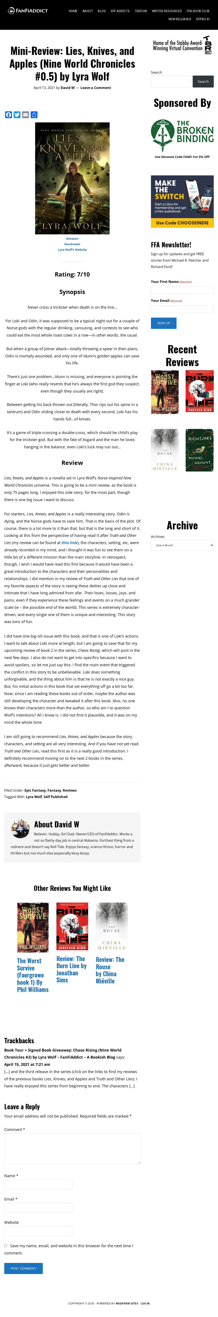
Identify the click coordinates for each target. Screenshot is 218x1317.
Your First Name (171, 281)
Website (11, 1222)
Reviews (70, 790)
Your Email (166, 300)
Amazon (72, 238)
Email (10, 1199)
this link (69, 542)
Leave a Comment (95, 87)
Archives (158, 536)
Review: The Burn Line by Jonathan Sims (71, 969)
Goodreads (72, 244)
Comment (14, 1129)
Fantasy (54, 790)
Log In (145, 1303)
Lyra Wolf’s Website (72, 250)
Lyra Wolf (34, 796)
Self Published (55, 796)
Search (156, 72)
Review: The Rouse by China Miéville (110, 970)
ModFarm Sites (127, 1303)
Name (11, 1175)
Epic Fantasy (35, 790)
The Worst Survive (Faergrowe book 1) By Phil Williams (33, 974)
